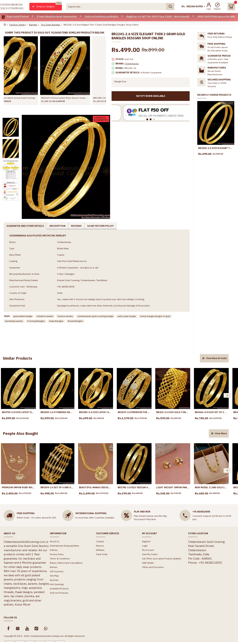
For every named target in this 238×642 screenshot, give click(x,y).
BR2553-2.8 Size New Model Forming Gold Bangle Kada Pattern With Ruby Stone (81, 97)
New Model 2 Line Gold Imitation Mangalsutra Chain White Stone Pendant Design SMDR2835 (211, 487)
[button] (227, 395)
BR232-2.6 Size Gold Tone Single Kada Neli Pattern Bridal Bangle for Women (172, 412)
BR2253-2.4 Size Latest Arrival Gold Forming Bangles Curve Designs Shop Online (95, 412)
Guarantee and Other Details (25, 225)
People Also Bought (20, 433)
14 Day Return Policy (100, 225)
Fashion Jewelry (17, 24)
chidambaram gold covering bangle (95, 316)
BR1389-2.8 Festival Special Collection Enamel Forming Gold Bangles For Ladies (29, 97)
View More (221, 433)
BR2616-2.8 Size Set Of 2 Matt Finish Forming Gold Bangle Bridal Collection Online (211, 412)
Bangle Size (120, 81)
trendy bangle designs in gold (155, 316)
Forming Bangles (36, 321)
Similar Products (17, 358)
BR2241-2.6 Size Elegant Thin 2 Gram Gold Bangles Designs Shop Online (215, 148)
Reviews (76, 225)
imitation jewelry (45, 316)
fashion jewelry (65, 316)
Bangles (33, 24)
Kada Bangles (56, 321)
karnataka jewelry (14, 321)
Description (57, 225)
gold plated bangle (22, 316)
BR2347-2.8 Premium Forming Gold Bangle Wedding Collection (134, 412)
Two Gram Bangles (50, 24)
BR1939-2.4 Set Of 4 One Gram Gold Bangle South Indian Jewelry (57, 487)
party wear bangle (127, 316)
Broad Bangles (75, 321)
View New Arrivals (216, 358)
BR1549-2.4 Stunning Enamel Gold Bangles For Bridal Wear (57, 412)
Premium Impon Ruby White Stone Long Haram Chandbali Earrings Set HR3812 (18, 487)
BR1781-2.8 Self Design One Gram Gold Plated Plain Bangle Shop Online (134, 487)
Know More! (22, 604)
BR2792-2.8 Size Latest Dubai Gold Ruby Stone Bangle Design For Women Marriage (18, 412)
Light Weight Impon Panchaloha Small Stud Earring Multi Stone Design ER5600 (172, 487)
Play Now (151, 519)
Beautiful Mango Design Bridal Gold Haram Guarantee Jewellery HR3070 (95, 487)
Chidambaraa (132, 63)
